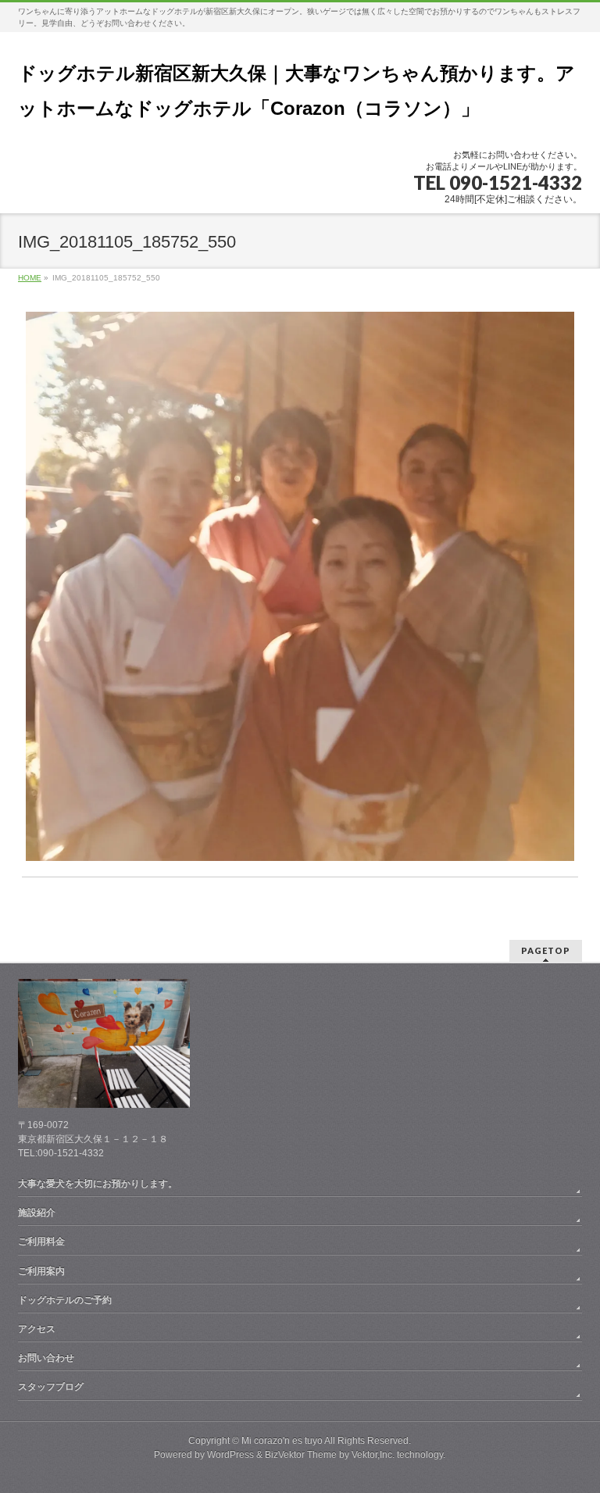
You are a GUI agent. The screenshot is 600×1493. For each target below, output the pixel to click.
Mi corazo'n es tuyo (282, 1440)
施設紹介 (36, 1212)
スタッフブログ (51, 1386)
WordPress (230, 1454)
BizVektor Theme (301, 1454)
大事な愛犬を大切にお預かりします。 (97, 1183)
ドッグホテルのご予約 (65, 1300)
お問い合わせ (46, 1357)
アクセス (36, 1328)
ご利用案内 (41, 1271)
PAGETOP (545, 950)
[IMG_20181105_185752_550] (300, 586)
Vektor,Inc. (373, 1454)
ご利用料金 (41, 1241)
